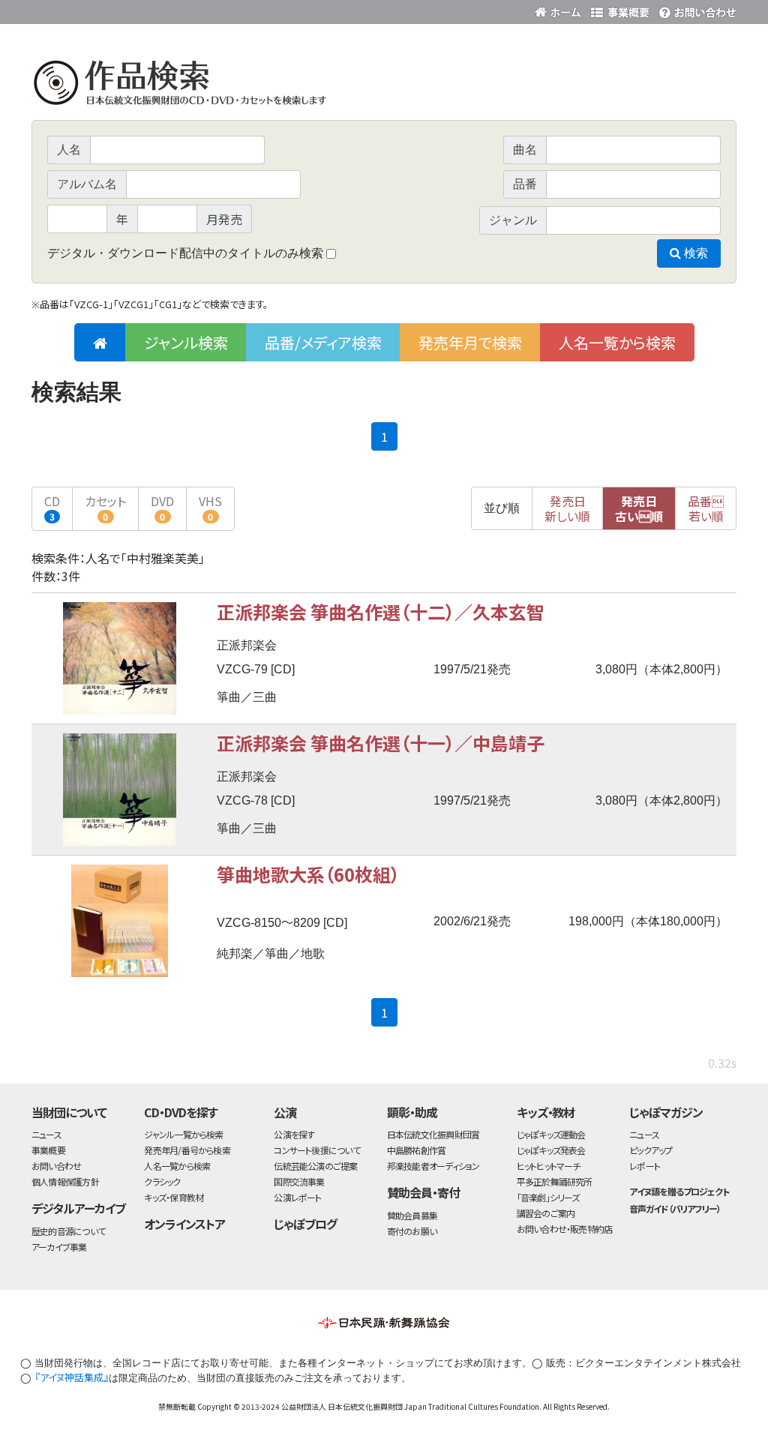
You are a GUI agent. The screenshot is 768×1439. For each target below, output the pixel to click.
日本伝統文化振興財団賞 (433, 1134)
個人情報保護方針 (65, 1181)
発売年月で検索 (470, 342)
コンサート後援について (316, 1150)
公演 (285, 1112)
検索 (694, 253)
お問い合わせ (695, 9)
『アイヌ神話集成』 (71, 1377)
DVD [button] (162, 507)
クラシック (162, 1181)
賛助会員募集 (412, 1215)
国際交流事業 (299, 1181)
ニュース (47, 1134)
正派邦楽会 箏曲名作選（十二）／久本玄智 (380, 611)
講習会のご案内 (546, 1213)
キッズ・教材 (546, 1112)
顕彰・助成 (412, 1112)
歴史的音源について (68, 1231)
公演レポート (297, 1197)
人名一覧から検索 (617, 342)
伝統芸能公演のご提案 (315, 1165)
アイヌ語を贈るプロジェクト (678, 1191)
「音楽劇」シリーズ (548, 1197)
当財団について (69, 1112)
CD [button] (52, 507)
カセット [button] (105, 507)
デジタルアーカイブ (78, 1208)
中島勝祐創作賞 (416, 1150)
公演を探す (294, 1134)
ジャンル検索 (186, 342)
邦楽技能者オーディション (433, 1165)
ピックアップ (650, 1150)
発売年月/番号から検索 (187, 1150)
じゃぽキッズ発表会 (551, 1150)
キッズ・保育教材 (173, 1197)
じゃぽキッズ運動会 (551, 1134)
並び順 (502, 508)
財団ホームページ (560, 9)
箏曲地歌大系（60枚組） (308, 874)
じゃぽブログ (305, 1224)
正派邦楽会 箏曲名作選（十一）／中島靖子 (380, 743)
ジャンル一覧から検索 (183, 1134)
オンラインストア (184, 1224)
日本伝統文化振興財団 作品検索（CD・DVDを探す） (384, 86)
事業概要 (620, 9)
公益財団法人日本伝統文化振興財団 (113, 10)
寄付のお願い (411, 1231)
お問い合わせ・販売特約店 (565, 1228)
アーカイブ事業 (59, 1246)
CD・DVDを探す (181, 1112)
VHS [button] (210, 507)
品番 (706, 508)
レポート (644, 1165)
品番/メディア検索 (323, 342)
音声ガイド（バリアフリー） (674, 1208)
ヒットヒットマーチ (548, 1165)
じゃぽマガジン (666, 1112)
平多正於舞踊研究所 (554, 1181)
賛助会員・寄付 (423, 1192)
